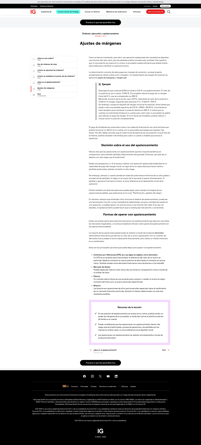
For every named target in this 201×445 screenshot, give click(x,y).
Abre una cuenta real (155, 12)
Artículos (137, 12)
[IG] (33, 12)
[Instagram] (93, 376)
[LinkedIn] (117, 376)
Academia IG (46, 12)
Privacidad (84, 386)
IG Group (124, 386)
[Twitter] (101, 376)
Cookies (94, 386)
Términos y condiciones (107, 386)
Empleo (133, 386)
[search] (168, 11)
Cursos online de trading (68, 12)
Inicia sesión (165, 6)
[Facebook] (85, 376)
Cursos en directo (92, 12)
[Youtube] (109, 376)
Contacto (74, 386)
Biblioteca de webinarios (116, 12)
